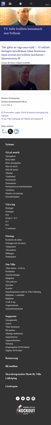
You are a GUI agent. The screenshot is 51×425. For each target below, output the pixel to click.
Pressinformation (12, 197)
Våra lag (10, 204)
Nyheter (9, 144)
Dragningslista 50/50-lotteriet (17, 347)
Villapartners (10, 247)
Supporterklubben (12, 340)
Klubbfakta (10, 271)
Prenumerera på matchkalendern (18, 186)
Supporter (10, 316)
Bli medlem (10, 330)
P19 (7, 215)
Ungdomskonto (11, 305)
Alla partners (10, 250)
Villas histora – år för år (15, 268)
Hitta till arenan (11, 170)
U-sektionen (10, 228)
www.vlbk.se (6, 105)
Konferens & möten (13, 240)
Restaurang (11, 358)
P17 (7, 222)
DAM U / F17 (11, 218)
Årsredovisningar (12, 275)
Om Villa (10, 264)
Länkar (8, 323)
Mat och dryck (11, 166)
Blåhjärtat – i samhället (14, 295)
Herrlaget (9, 208)
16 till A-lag (10, 302)
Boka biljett (10, 159)
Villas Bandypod (12, 327)
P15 (7, 225)
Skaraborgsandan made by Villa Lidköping (23, 292)
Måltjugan (9, 253)
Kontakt (8, 288)
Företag (9, 236)
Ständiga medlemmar (14, 333)
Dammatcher (10, 183)
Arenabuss (9, 190)
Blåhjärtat (9, 298)
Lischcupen (11, 386)
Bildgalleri (9, 278)
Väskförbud (10, 176)
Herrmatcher (10, 180)
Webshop (9, 344)
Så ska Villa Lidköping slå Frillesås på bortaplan (21, 119)
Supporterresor (11, 337)
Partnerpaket (10, 257)
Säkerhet (9, 173)
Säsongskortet (11, 320)
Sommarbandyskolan (14, 309)
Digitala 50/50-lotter (13, 350)
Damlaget (9, 211)
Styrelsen (9, 285)
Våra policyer (11, 282)
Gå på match (12, 152)
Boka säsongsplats (13, 163)
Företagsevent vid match (15, 243)
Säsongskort (10, 156)
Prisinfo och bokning (14, 193)
